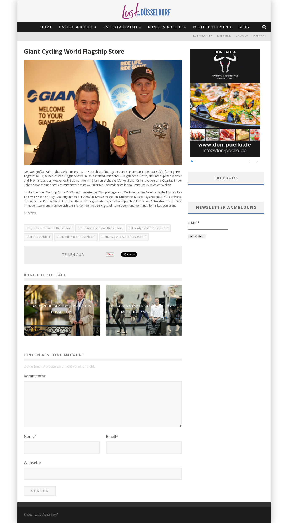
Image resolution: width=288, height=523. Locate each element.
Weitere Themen (211, 27)
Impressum (223, 36)
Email (112, 436)
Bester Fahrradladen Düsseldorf (49, 228)
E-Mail (193, 223)
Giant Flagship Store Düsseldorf (124, 237)
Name (30, 436)
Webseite (32, 462)
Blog (243, 27)
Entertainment (120, 27)
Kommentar (35, 375)
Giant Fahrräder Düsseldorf (76, 237)
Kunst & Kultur (165, 27)
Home (46, 27)
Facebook (259, 36)
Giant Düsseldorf (38, 237)
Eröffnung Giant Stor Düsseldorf (100, 228)
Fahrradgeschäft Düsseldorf (148, 228)
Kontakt (242, 36)
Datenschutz (202, 36)
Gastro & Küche (76, 27)
